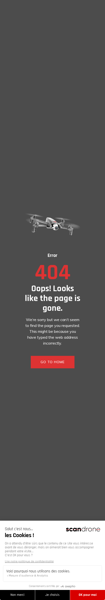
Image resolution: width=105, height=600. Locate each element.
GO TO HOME (53, 362)
